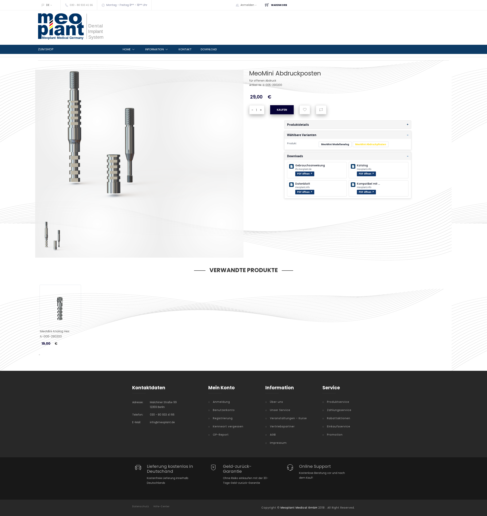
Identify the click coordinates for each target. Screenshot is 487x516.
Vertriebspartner (282, 426)
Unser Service (280, 410)
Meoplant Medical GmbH (299, 508)
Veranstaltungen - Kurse (288, 418)
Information (154, 49)
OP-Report (221, 435)
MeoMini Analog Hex (54, 331)
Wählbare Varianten (301, 135)
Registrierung (223, 418)
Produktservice (338, 402)
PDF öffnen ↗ (304, 173)
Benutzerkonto (224, 410)
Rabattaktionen (338, 418)
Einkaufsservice (338, 426)
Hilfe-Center (161, 506)
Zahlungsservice (339, 410)
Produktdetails (298, 125)
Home (127, 49)
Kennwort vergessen (228, 426)
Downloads (295, 156)
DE (47, 5)
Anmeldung (221, 402)
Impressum (278, 443)
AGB (273, 435)
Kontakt (185, 49)
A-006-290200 (51, 336)
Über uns (276, 402)
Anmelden (247, 5)
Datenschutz (140, 506)
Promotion (335, 435)
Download (209, 49)
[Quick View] (75, 317)
